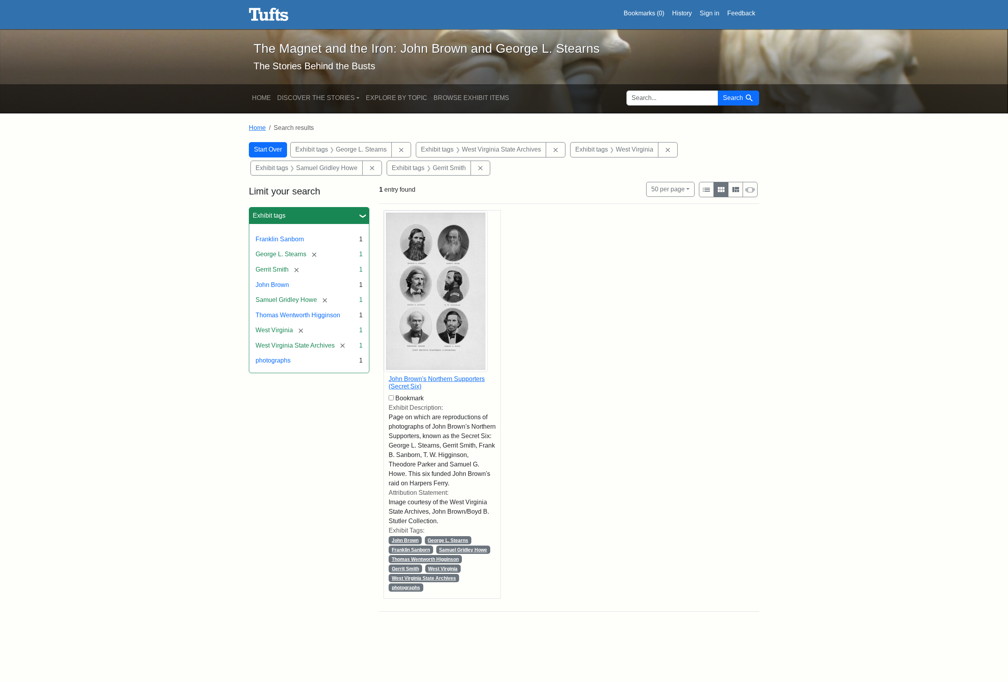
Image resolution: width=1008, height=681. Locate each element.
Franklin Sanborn (280, 239)
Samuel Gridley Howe (463, 550)
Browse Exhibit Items (471, 97)
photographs (273, 360)
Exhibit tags (269, 215)
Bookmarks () (644, 13)
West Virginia (443, 569)
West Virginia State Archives (424, 578)
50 (668, 188)
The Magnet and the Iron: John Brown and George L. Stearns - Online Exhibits (269, 14)
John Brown (272, 284)
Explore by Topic (396, 97)
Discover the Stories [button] (316, 97)
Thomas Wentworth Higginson (298, 315)
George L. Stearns (448, 540)
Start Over (268, 149)
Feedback (741, 13)
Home (261, 97)
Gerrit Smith (405, 569)
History (682, 13)
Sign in (709, 13)
